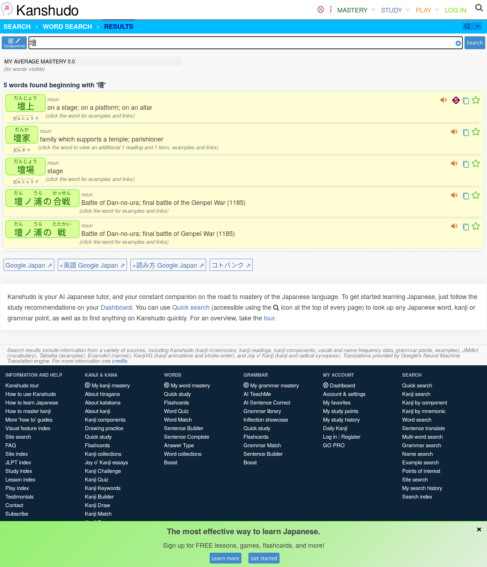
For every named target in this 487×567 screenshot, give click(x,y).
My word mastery (189, 385)
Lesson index (20, 479)
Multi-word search (422, 436)
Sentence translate (423, 428)
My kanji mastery (110, 385)
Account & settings (344, 393)
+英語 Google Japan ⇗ (92, 264)
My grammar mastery (274, 385)
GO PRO (334, 445)
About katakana (103, 402)
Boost (170, 462)
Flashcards (97, 445)
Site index (16, 453)
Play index (17, 487)
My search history (422, 487)
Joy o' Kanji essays (106, 462)
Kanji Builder (99, 496)
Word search (416, 419)
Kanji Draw (97, 505)
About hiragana (102, 393)
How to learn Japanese (31, 402)
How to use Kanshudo (30, 393)
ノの (42, 198)
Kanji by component (424, 402)
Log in (330, 436)
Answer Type (179, 445)
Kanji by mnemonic (423, 410)
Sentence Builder (183, 428)
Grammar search (421, 445)
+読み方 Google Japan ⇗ (168, 264)
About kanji (97, 410)
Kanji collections (103, 453)
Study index (18, 470)
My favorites (336, 402)
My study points (340, 410)
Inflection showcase (266, 419)
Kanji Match (98, 513)
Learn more (225, 558)
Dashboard (116, 306)
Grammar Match (262, 445)
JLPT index (18, 462)
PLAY (423, 9)
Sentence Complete (186, 436)
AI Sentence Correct (267, 402)
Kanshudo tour (22, 385)
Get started (264, 558)
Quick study (98, 436)
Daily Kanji (335, 428)
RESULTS (118, 26)
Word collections (182, 453)
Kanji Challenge (103, 470)
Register (350, 436)
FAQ (10, 445)
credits (120, 360)
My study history (341, 419)
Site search (18, 436)
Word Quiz (176, 410)
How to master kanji (28, 410)
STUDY (391, 9)
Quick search (191, 306)
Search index (417, 496)
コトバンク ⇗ (231, 264)
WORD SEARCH (67, 26)
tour (269, 317)
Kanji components (105, 419)
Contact (14, 505)
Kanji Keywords (103, 487)
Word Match (178, 419)
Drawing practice (104, 428)
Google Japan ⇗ (28, 264)
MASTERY (352, 9)
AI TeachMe (257, 393)
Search (475, 42)
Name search (417, 453)
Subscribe (16, 513)
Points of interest (421, 470)
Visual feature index (27, 428)
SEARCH (17, 26)
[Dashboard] (320, 9)
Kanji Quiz (96, 479)
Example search (420, 462)
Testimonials (19, 496)
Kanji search (416, 393)
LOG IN (455, 9)
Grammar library (262, 410)
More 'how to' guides (28, 419)
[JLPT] (330, 9)
